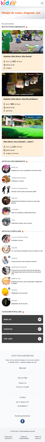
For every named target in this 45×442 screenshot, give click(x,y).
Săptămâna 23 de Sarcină (19, 293)
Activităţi (14, 209)
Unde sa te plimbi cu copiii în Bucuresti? (23, 212)
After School (15, 52)
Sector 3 (38, 32)
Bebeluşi (14, 167)
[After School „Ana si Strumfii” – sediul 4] (22, 123)
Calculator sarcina (17, 240)
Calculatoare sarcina (19, 237)
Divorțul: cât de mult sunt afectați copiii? (23, 191)
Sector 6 (38, 117)
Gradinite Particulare (27, 52)
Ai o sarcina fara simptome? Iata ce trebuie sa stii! (27, 251)
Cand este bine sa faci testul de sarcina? (24, 261)
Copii (13, 220)
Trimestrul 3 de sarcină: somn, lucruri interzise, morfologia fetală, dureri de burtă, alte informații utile (26, 272)
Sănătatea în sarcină (19, 267)
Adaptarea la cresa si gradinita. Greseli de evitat (26, 170)
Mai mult (22, 368)
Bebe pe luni (15, 278)
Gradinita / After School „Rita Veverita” (17, 56)
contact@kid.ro (22, 406)
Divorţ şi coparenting (19, 188)
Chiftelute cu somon (17, 181)
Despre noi (22, 383)
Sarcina (14, 198)
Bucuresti (31, 32)
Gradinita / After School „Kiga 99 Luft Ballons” (20, 99)
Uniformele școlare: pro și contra (21, 223)
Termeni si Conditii (22, 387)
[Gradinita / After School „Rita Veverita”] (22, 38)
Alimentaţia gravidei (18, 178)
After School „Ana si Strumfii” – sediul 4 (18, 141)
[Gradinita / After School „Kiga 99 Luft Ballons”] (22, 80)
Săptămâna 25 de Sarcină (19, 303)
